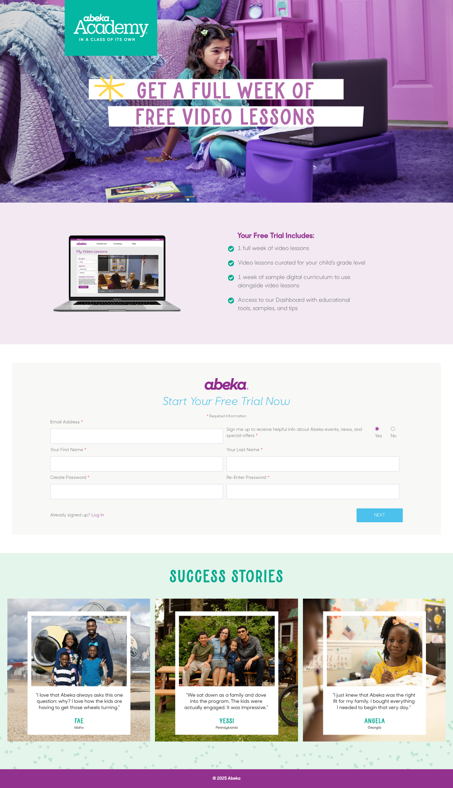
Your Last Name (244, 450)
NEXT (379, 515)
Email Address (66, 422)
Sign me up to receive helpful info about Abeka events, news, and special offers (294, 432)
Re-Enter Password (247, 477)
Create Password (69, 477)
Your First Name (68, 450)
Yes (378, 436)
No (394, 436)
